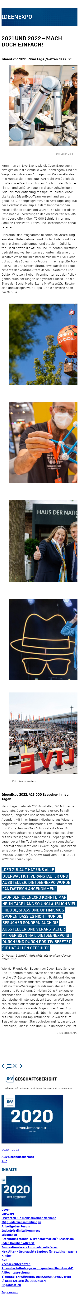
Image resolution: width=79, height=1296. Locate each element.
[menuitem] (4, 1067)
